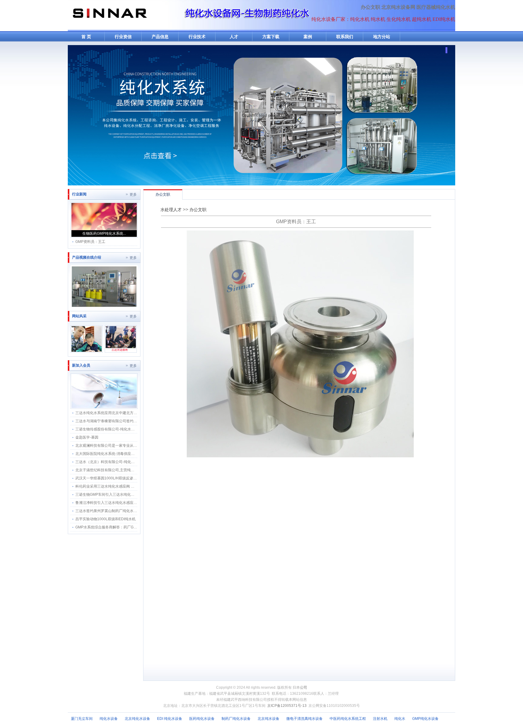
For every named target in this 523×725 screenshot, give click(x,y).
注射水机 (380, 719)
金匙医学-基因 (86, 437)
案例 (308, 36)
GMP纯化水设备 (425, 719)
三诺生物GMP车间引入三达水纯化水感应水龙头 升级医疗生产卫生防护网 (134, 494)
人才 (234, 36)
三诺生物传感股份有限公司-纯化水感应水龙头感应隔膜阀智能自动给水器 (134, 429)
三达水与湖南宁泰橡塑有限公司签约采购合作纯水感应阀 (120, 421)
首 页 (86, 36)
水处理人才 (171, 209)
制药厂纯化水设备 (236, 719)
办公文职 (370, 7)
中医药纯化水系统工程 (348, 719)
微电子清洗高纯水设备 (304, 719)
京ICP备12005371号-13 (287, 706)
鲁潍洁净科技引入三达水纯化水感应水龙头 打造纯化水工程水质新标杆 (132, 503)
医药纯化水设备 (202, 719)
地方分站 (381, 36)
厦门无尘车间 (82, 719)
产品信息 (160, 36)
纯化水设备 (109, 719)
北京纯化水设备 (137, 719)
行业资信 (123, 36)
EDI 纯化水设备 (169, 719)
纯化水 (399, 719)
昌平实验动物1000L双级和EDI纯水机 (105, 519)
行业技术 (197, 36)
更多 (133, 194)
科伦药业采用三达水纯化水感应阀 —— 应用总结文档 (118, 486)
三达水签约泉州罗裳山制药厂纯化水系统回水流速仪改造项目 (124, 511)
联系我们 (344, 36)
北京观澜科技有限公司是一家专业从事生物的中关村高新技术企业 (128, 445)
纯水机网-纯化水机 (109, 15)
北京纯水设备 (268, 719)
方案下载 (270, 36)
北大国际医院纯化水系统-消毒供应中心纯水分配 (114, 454)
